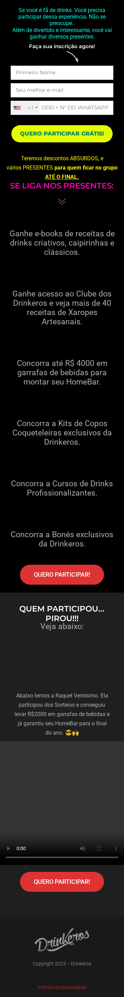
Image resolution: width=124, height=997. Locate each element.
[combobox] (25, 108)
